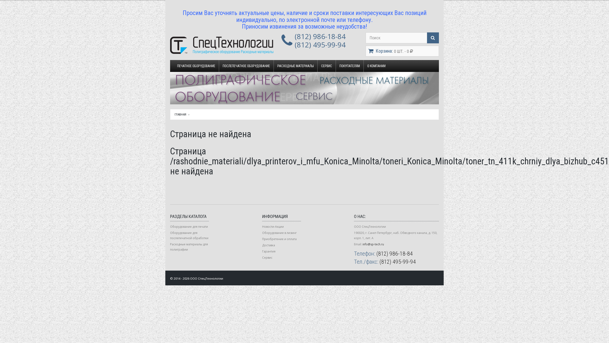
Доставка (268, 245)
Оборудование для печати (189, 227)
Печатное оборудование (196, 66)
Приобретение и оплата (279, 239)
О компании (376, 66)
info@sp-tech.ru (373, 244)
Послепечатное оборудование (246, 66)
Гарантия (268, 251)
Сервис (326, 66)
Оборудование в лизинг (279, 233)
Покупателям (349, 66)
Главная (180, 114)
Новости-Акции (273, 227)
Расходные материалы (295, 66)
